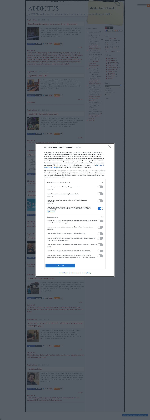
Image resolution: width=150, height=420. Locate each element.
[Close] (110, 147)
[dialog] (75, 210)
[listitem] (75, 182)
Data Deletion (63, 273)
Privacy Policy (86, 273)
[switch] (100, 187)
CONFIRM (60, 265)
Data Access (75, 273)
